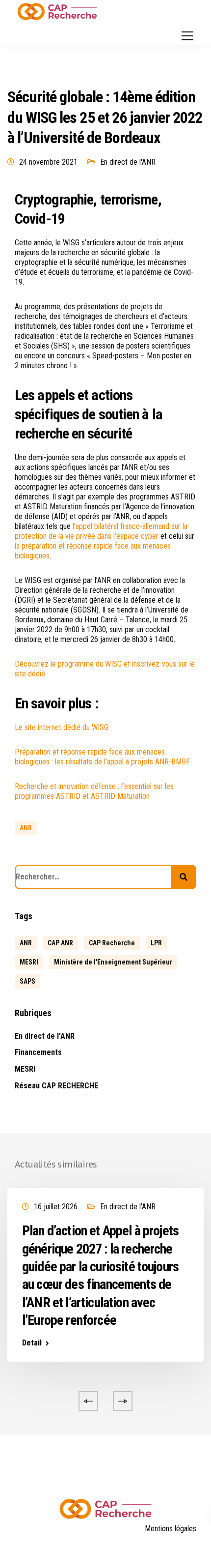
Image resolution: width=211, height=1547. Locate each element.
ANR (26, 828)
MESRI (29, 962)
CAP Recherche (112, 943)
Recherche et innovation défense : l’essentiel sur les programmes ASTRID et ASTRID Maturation (94, 791)
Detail (32, 1343)
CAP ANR (60, 943)
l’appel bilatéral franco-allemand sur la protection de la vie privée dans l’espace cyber (101, 531)
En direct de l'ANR (128, 162)
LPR (156, 943)
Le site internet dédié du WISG (61, 727)
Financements (38, 1052)
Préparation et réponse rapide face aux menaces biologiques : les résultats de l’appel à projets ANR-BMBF (102, 756)
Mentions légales (170, 1528)
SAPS (27, 981)
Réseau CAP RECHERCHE (56, 1085)
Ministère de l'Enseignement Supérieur (113, 962)
